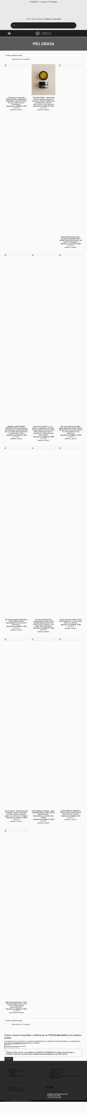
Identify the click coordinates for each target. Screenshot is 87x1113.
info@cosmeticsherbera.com (57, 1094)
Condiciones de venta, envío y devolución (65, 1076)
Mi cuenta (53, 1071)
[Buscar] (14, 25)
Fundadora (13, 1073)
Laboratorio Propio (16, 1071)
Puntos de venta (56, 1074)
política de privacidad (42, 1054)
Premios (12, 1074)
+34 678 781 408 (54, 1097)
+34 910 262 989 (53, 1096)
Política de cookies (16, 1089)
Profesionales (55, 1078)
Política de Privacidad (17, 1090)
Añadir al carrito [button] (16, 109)
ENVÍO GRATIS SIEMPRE (43, 19)
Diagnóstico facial (56, 1073)
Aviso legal (13, 1087)
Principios (12, 1069)
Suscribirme (9, 1059)
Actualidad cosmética (17, 1076)
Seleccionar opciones (16, 1012)
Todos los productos (57, 1069)
